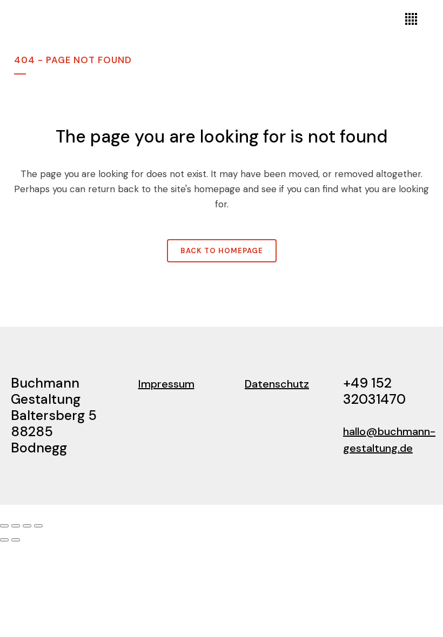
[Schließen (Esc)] (38, 525)
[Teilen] (27, 525)
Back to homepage (221, 250)
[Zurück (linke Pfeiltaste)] (4, 539)
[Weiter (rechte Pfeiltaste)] (15, 539)
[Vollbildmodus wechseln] (15, 525)
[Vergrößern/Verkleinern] (4, 525)
